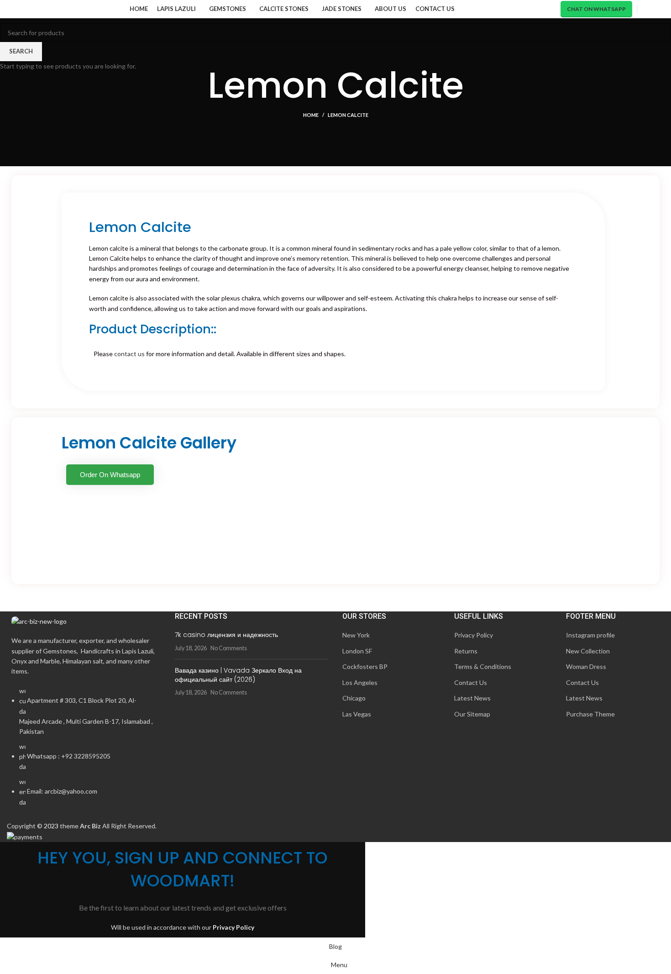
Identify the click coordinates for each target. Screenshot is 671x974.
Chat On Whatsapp (596, 8)
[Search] (644, 9)
